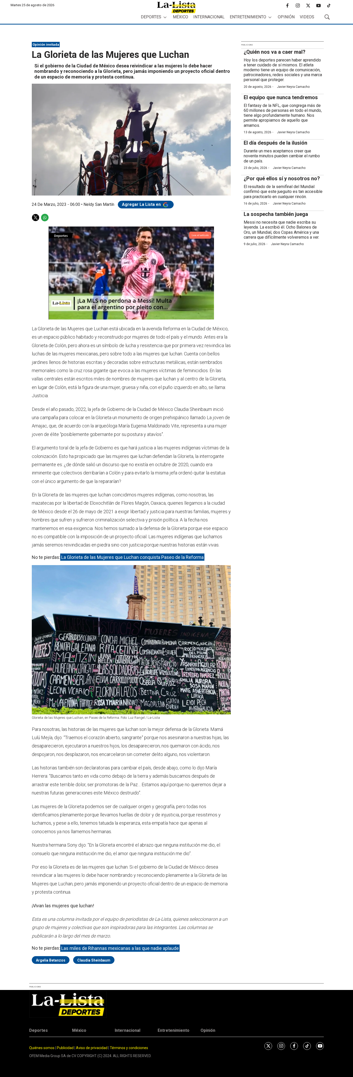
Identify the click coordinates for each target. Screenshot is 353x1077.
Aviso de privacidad (92, 1048)
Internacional (209, 16)
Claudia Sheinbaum (93, 960)
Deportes (151, 16)
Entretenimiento (248, 16)
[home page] (176, 7)
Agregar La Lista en (142, 204)
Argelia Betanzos (50, 960)
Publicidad (65, 1048)
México (180, 16)
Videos (307, 16)
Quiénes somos (42, 1048)
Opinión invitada (46, 44)
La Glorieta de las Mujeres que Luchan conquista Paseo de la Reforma (132, 557)
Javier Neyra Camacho (293, 87)
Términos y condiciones (129, 1048)
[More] (165, 17)
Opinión (286, 16)
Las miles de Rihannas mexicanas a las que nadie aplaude (120, 948)
